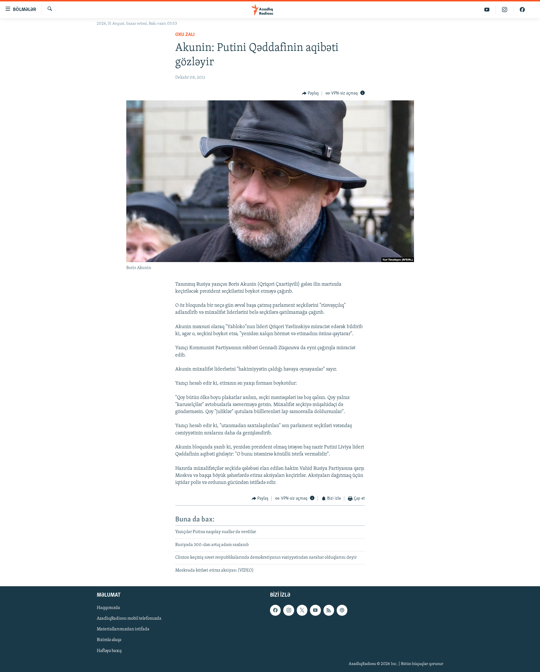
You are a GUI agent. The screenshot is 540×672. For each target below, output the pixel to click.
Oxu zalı (185, 34)
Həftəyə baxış (109, 651)
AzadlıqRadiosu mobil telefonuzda (129, 618)
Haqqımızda (108, 608)
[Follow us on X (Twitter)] (302, 610)
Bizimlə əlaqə (109, 640)
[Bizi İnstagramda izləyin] (505, 9)
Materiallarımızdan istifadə (123, 629)
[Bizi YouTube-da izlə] (487, 9)
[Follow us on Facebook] (275, 610)
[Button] (310, 93)
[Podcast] (342, 610)
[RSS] (328, 610)
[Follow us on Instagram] (288, 610)
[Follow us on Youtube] (315, 610)
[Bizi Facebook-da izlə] (522, 9)
